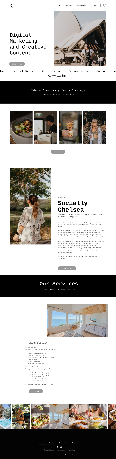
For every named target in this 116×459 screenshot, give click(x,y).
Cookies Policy (71, 450)
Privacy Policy (61, 450)
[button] (21, 416)
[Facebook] (100, 5)
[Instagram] (104, 5)
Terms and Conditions (49, 450)
